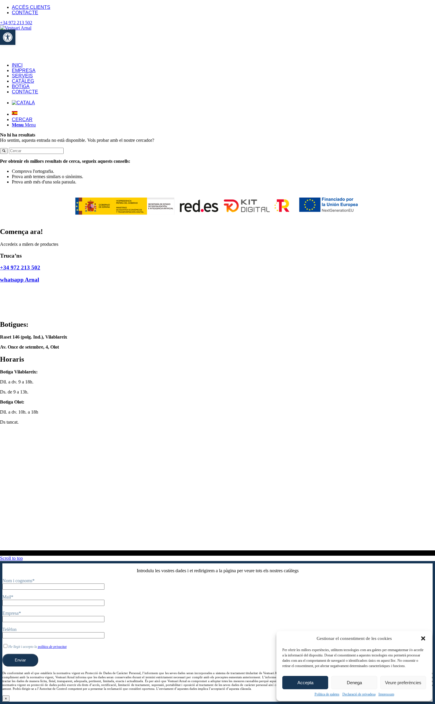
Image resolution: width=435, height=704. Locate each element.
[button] (423, 638)
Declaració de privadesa (359, 694)
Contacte (25, 12)
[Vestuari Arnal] (32, 27)
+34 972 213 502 (16, 22)
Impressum (386, 694)
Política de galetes (327, 694)
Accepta (305, 682)
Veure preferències (403, 682)
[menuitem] (223, 7)
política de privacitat (52, 647)
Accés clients (31, 7)
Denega (354, 682)
